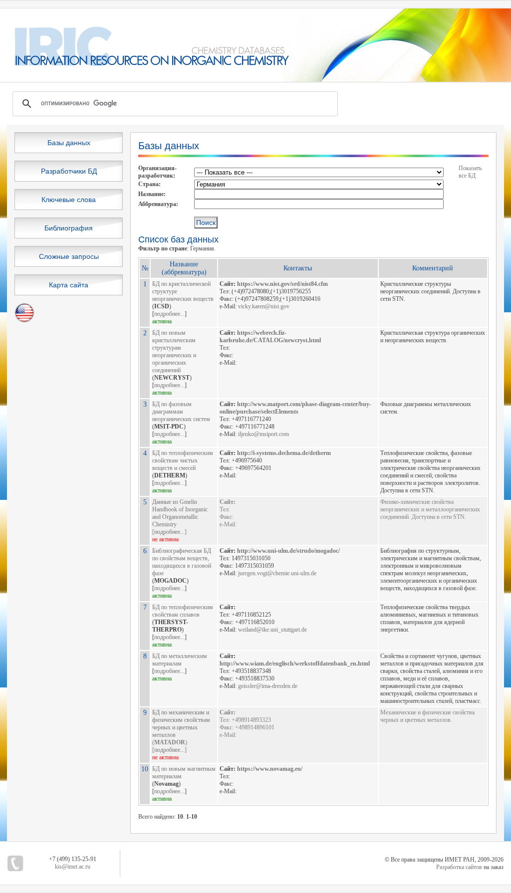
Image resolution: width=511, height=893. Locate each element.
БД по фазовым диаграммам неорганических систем (181, 412)
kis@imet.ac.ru (72, 866)
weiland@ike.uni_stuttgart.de (272, 629)
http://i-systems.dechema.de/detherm (284, 452)
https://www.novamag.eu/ (269, 768)
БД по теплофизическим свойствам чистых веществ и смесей (182, 460)
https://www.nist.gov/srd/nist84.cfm (282, 283)
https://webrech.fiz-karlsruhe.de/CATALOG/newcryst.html (270, 336)
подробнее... (169, 313)
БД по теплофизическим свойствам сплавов (182, 611)
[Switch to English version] (24, 320)
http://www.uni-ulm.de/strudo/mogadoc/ (288, 550)
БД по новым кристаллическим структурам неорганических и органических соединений (174, 351)
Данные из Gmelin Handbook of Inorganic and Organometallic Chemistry (180, 513)
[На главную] (145, 63)
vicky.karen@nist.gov (263, 306)
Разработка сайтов (459, 867)
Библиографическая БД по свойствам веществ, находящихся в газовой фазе (181, 562)
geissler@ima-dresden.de (267, 685)
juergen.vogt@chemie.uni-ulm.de (277, 573)
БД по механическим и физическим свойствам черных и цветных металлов (181, 723)
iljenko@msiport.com (263, 434)
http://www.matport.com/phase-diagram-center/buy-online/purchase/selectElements (295, 408)
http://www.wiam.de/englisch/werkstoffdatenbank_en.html (295, 663)
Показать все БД (470, 172)
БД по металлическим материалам (179, 660)
